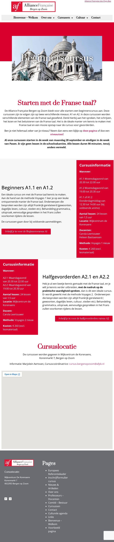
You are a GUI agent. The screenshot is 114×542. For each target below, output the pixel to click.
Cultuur (80, 17)
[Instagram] (10, 498)
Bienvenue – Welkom (26, 17)
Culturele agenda (57, 513)
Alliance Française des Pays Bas (98, 1)
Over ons (46, 17)
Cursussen (64, 17)
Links (51, 517)
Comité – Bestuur (58, 502)
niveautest (56, 134)
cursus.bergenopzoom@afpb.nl (86, 364)
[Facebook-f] (5, 498)
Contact (95, 17)
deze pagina (90, 130)
